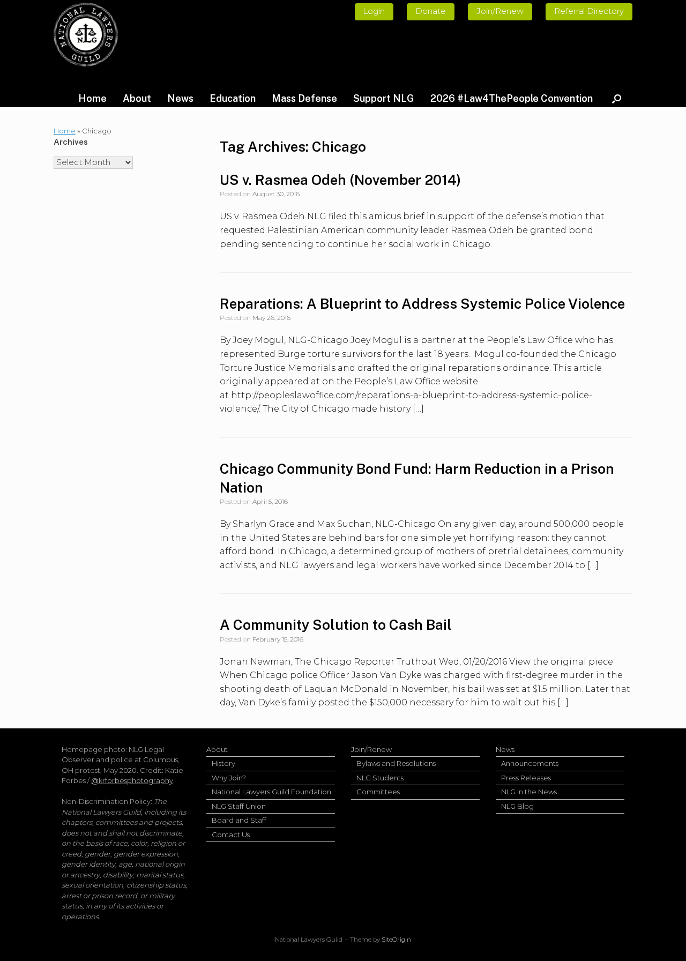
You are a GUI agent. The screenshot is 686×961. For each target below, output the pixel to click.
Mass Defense (304, 98)
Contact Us (231, 834)
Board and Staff (239, 820)
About (137, 98)
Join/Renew (371, 749)
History (223, 763)
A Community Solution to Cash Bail (336, 624)
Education (233, 98)
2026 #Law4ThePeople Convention (511, 98)
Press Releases (526, 777)
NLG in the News (529, 791)
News (180, 98)
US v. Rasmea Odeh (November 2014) (340, 180)
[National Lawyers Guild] (86, 34)
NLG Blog (517, 806)
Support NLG (383, 98)
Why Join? (229, 777)
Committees (378, 791)
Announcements (529, 763)
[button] (616, 98)
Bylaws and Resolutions (396, 763)
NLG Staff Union (239, 806)
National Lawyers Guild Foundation (271, 791)
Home (92, 98)
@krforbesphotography (132, 780)
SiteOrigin (396, 939)
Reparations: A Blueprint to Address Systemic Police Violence (422, 303)
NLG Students (380, 777)
